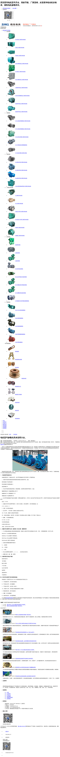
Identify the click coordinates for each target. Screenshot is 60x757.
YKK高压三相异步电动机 (20, 39)
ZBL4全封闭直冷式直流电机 (21, 276)
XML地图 (14, 8)
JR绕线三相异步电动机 (20, 235)
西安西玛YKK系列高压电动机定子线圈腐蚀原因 (26, 667)
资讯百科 (5, 425)
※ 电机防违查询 (9, 697)
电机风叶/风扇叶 (18, 394)
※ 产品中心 (8, 694)
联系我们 (5, 428)
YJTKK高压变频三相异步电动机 (21, 136)
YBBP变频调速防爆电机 (20, 334)
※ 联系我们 (8, 698)
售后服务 (5, 426)
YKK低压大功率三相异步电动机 (21, 219)
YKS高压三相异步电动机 (20, 71)
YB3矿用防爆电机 (19, 342)
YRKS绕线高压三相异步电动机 (21, 79)
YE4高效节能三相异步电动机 (21, 178)
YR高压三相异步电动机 (20, 55)
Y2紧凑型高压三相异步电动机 (21, 87)
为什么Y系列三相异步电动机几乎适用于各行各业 (26, 623)
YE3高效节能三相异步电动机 (21, 170)
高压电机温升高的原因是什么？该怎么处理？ (25, 632)
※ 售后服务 (8, 696)
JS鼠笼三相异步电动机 (19, 227)
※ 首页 (7, 692)
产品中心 (5, 423)
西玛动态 (5, 424)
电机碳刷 (17, 351)
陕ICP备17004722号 (22, 726)
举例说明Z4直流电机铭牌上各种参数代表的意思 (26, 676)
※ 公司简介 (8, 693)
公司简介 (5, 421)
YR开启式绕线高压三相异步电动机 (22, 95)
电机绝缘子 (17, 402)
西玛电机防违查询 (6, 8)
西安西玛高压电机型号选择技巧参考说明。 (25, 658)
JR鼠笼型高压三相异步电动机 (21, 111)
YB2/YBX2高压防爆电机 (20, 310)
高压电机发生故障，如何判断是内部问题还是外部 (26, 640)
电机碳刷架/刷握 (18, 359)
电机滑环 (17, 367)
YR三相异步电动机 (19, 203)
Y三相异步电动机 (18, 195)
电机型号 (2, 444)
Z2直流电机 (17, 252)
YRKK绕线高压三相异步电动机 (21, 63)
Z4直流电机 (17, 260)
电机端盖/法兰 (18, 386)
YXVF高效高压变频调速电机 (21, 144)
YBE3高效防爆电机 (19, 326)
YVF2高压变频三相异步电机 (21, 152)
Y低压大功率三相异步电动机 (21, 211)
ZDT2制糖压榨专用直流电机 (21, 284)
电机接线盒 (17, 418)
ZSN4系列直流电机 (19, 268)
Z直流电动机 (17, 244)
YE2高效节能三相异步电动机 (21, 162)
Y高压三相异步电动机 (19, 47)
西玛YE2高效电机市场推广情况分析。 (15, 605)
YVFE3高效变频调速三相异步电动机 (22, 128)
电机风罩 (17, 410)
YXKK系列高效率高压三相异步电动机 (23, 186)
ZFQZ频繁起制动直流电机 (20, 292)
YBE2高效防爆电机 (19, 318)
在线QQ (7, 731)
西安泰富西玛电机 (9, 597)
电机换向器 (24, 378)
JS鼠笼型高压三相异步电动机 (21, 103)
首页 (4, 420)
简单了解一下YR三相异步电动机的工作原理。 (16, 604)
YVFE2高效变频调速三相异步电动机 (22, 120)
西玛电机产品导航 (6, 30)
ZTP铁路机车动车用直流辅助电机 (22, 300)
